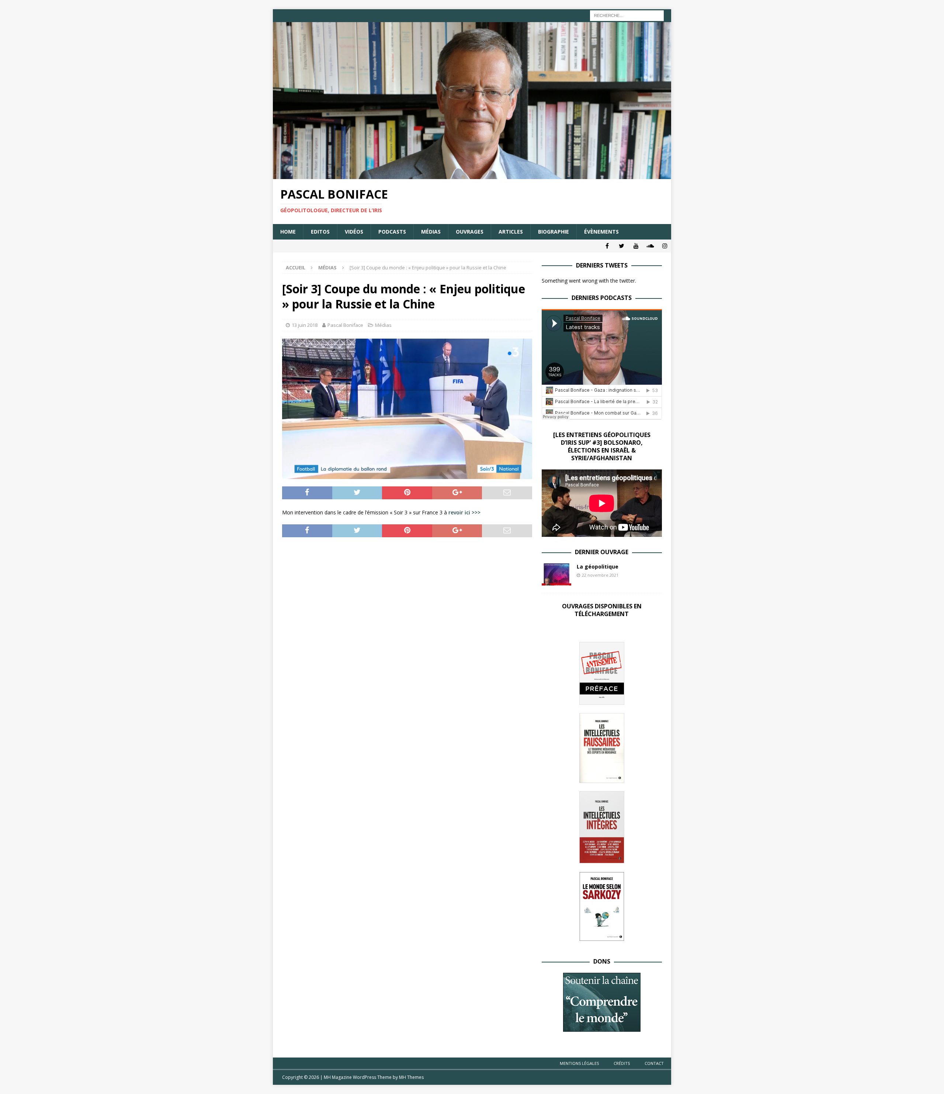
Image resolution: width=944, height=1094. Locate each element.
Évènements (601, 231)
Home (288, 231)
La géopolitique (597, 566)
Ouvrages (469, 231)
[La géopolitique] (556, 574)
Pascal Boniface (345, 325)
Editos (320, 231)
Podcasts (392, 231)
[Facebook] (607, 246)
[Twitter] (621, 246)
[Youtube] (635, 246)
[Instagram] (664, 246)
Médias (431, 231)
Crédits (622, 1063)
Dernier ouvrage (601, 552)
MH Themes (411, 1077)
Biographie (553, 231)
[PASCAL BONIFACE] (472, 174)
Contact (654, 1063)
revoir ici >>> (464, 512)
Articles (511, 231)
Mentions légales (579, 1063)
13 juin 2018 (304, 325)
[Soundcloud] (650, 246)
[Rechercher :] (627, 14)
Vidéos (354, 231)
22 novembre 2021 (600, 575)
